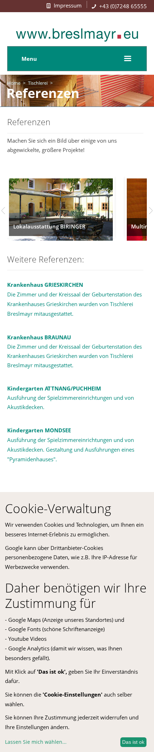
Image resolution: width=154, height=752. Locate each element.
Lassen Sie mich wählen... (36, 741)
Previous (3, 210)
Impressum (68, 5)
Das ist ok (133, 742)
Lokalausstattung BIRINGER (49, 226)
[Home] (77, 39)
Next (151, 210)
